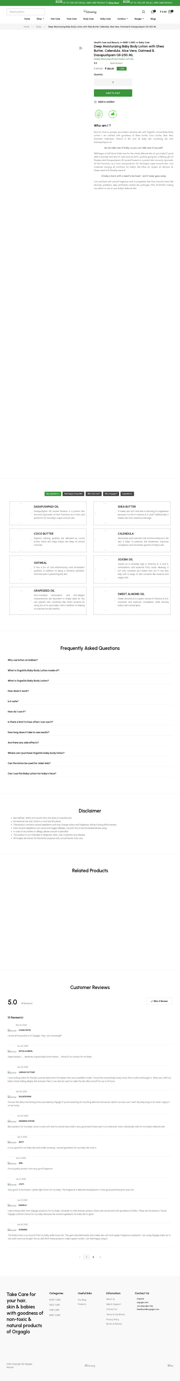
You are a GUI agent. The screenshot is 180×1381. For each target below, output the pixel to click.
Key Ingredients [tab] (52, 494)
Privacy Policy (112, 1319)
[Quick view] (171, 898)
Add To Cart (113, 93)
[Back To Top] (172, 1373)
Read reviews (116, 63)
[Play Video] (80, 48)
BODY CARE (55, 1300)
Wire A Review (160, 1001)
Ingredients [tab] (127, 494)
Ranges (138, 19)
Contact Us (111, 1309)
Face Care (72, 19)
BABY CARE (54, 1315)
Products (82, 1304)
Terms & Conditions (115, 1314)
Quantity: (98, 74)
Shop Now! (98, 3)
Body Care (88, 19)
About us (110, 1299)
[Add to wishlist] (171, 964)
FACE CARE (54, 1305)
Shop (39, 19)
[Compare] (171, 972)
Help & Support (113, 1304)
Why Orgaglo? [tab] (111, 494)
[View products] (171, 886)
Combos (121, 19)
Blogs (153, 19)
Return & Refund (114, 1324)
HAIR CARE (54, 1310)
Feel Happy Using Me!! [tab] (73, 494)
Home (27, 19)
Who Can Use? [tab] (93, 494)
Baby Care (105, 19)
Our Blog (82, 1300)
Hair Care (55, 19)
